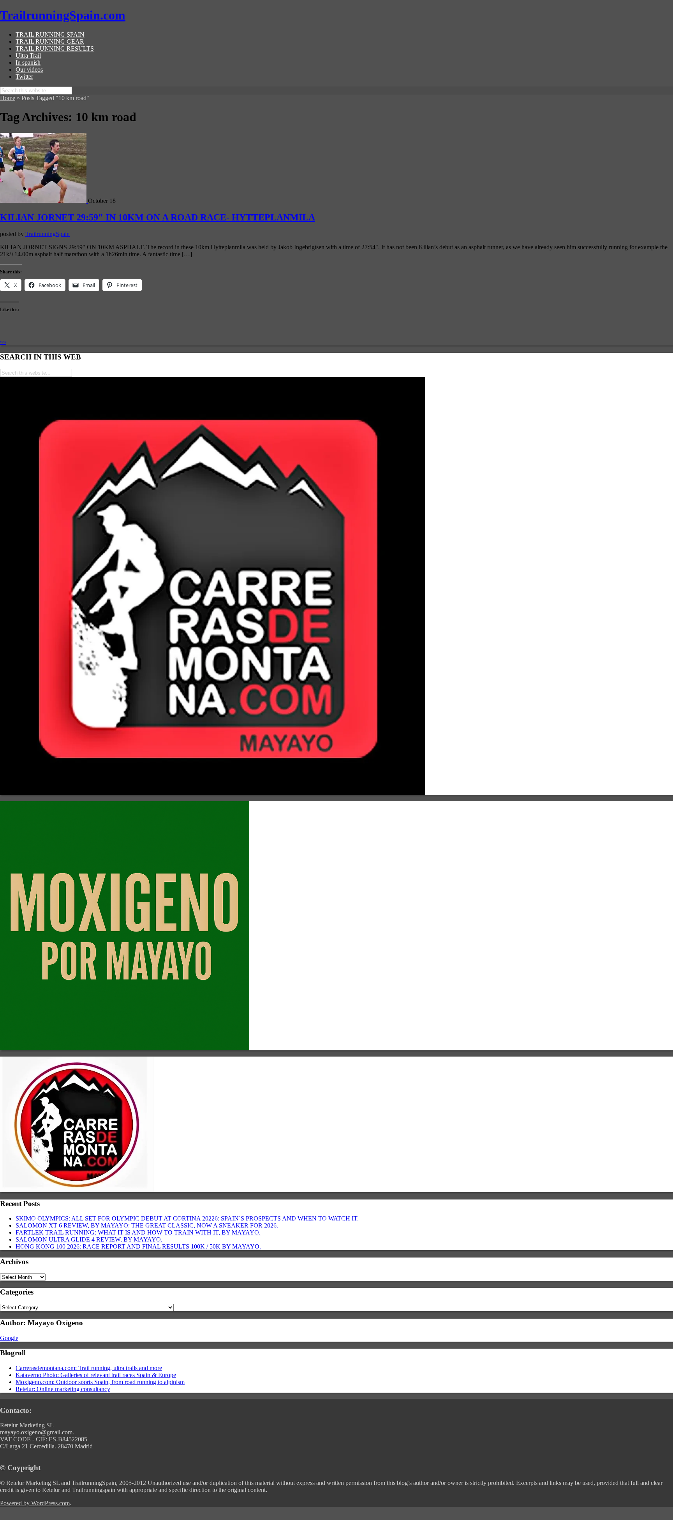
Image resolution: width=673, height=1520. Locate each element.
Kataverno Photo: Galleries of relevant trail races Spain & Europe (96, 1375)
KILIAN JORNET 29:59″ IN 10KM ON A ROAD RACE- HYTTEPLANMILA (157, 217)
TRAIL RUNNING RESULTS (55, 48)
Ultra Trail (28, 55)
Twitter (24, 76)
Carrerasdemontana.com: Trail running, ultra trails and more (89, 1368)
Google (9, 1338)
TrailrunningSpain (47, 234)
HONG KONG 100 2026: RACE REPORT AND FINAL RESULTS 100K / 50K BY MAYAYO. (138, 1246)
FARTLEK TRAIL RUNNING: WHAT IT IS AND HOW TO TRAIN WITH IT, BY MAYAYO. (138, 1232)
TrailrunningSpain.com (62, 15)
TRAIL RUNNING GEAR (50, 41)
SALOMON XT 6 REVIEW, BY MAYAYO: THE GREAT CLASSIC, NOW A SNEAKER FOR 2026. (147, 1225)
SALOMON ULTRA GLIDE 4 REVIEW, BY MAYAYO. (89, 1239)
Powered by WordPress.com (35, 1503)
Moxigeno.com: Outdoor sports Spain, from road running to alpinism (100, 1382)
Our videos (29, 69)
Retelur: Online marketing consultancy (63, 1389)
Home (7, 98)
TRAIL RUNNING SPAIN (50, 34)
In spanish (28, 62)
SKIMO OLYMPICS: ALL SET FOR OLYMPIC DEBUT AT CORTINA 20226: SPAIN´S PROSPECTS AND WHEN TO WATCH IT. (187, 1218)
